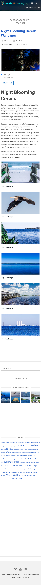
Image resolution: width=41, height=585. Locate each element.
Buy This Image (7, 186)
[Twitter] (16, 569)
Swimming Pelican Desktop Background (15, 472)
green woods (11, 455)
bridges (15, 449)
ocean (34, 459)
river (12, 465)
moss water (19, 459)
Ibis (34, 455)
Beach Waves (27, 446)
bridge (9, 449)
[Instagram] (25, 569)
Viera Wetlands (14, 475)
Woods (6, 41)
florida (9, 452)
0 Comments (8, 44)
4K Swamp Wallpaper (12, 446)
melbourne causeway (8, 459)
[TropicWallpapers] (15, 3)
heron (30, 455)
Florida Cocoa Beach (16, 452)
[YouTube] (20, 569)
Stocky (33, 574)
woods (8, 479)
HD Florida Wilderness (22, 455)
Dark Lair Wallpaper (23, 449)
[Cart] (39, 7)
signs (35, 466)
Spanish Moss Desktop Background (19, 469)
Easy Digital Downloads (20, 577)
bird (32, 446)
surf (29, 469)
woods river (16, 478)
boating (3, 449)
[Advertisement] (11, 501)
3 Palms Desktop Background (8, 442)
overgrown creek (11, 462)
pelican (33, 462)
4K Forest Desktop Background (23, 442)
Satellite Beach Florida (28, 466)
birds (37, 445)
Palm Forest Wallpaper (25, 462)
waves (27, 475)
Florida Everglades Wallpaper (29, 452)
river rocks (19, 466)
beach (21, 445)
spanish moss (5, 469)
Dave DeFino (19, 41)
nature (27, 458)
